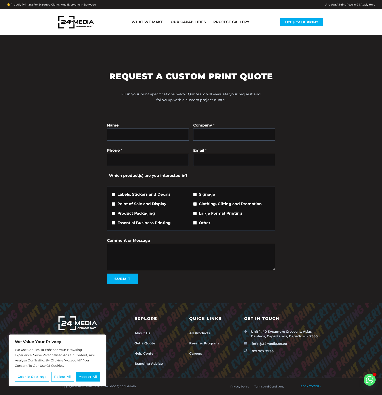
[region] (57, 360)
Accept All (88, 377)
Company (204, 125)
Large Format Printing (220, 213)
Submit (122, 279)
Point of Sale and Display (141, 204)
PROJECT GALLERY (231, 22)
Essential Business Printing (144, 223)
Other (204, 223)
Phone (114, 150)
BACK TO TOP (310, 386)
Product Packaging (136, 213)
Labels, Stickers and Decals (143, 194)
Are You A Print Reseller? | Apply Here (350, 4)
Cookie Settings (32, 377)
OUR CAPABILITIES (188, 22)
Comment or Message (128, 240)
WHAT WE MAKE (147, 22)
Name (113, 125)
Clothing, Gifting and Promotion (230, 204)
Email (200, 150)
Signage (207, 194)
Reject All (62, 377)
